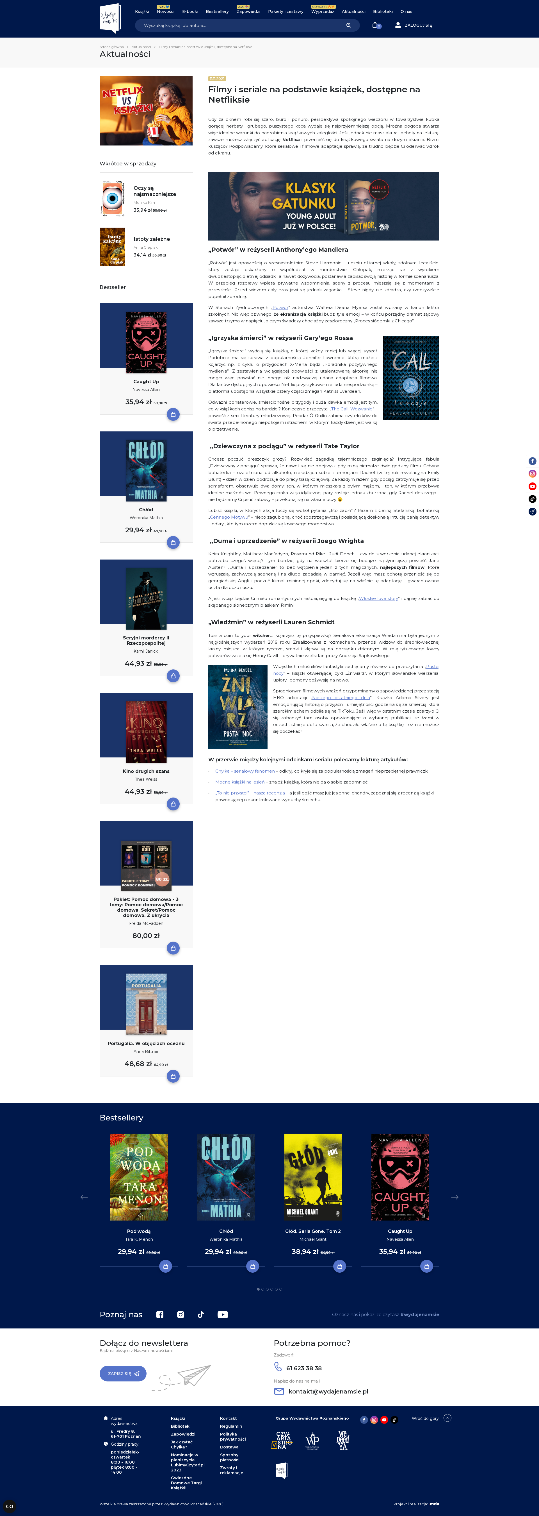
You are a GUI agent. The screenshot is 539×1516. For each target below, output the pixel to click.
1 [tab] (258, 1289)
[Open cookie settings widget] (9, 1506)
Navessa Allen (146, 389)
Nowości (165, 11)
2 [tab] (262, 1289)
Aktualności (354, 11)
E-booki (190, 11)
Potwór (280, 307)
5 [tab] (276, 1289)
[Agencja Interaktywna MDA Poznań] (434, 1504)
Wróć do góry (425, 1418)
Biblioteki (383, 11)
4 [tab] (271, 1289)
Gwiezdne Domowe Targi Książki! (186, 1482)
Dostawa (229, 1447)
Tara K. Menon (139, 1239)
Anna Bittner (146, 1051)
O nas (406, 11)
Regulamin (231, 1426)
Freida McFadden (146, 923)
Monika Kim (144, 202)
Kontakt (228, 1418)
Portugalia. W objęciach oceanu (146, 1043)
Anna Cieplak (146, 247)
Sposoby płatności (229, 1457)
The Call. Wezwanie (352, 409)
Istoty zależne (152, 239)
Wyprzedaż (322, 11)
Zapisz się (119, 1373)
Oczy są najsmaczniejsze (155, 191)
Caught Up (146, 381)
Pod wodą (139, 1231)
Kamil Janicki (146, 651)
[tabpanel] (138, 1200)
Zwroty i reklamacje (231, 1470)
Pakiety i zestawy (285, 11)
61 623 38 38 (303, 1368)
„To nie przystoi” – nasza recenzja (250, 793)
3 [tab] (267, 1289)
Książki (142, 11)
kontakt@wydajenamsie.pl (327, 1391)
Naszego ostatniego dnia (341, 697)
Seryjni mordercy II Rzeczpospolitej (146, 640)
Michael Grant (313, 1239)
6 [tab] (280, 1289)
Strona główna (112, 47)
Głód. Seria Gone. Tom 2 (313, 1231)
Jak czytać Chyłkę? (182, 1444)
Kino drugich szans (146, 771)
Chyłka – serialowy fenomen (245, 771)
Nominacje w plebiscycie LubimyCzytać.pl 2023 (188, 1462)
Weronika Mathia (146, 517)
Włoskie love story (378, 598)
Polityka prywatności (233, 1437)
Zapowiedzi (248, 11)
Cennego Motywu (229, 517)
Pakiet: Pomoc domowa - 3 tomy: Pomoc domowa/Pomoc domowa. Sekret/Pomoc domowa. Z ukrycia (146, 907)
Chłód (146, 509)
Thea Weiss (146, 779)
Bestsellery (217, 11)
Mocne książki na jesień (240, 782)
